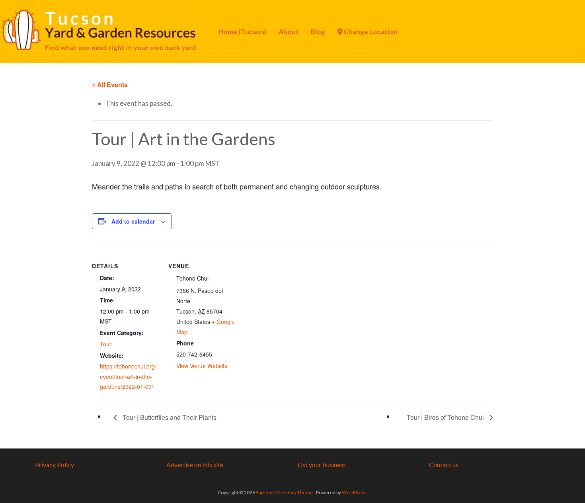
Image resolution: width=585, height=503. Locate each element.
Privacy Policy (54, 464)
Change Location (370, 31)
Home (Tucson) (242, 31)
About (289, 31)
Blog (318, 31)
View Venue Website (202, 366)
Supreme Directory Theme (285, 492)
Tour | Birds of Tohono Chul (446, 417)
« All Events (110, 84)
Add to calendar (133, 221)
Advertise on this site (194, 464)
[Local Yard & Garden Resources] (99, 30)
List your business (322, 464)
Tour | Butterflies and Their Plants (168, 417)
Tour (105, 344)
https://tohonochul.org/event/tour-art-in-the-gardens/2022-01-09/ (128, 376)
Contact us (443, 464)
